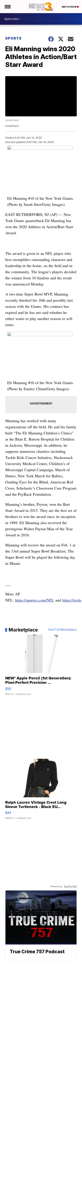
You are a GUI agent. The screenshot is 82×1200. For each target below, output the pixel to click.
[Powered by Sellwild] (70, 886)
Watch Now (69, 6)
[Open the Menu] (7, 6)
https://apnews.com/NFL (34, 600)
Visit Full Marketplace (62, 629)
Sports (13, 38)
